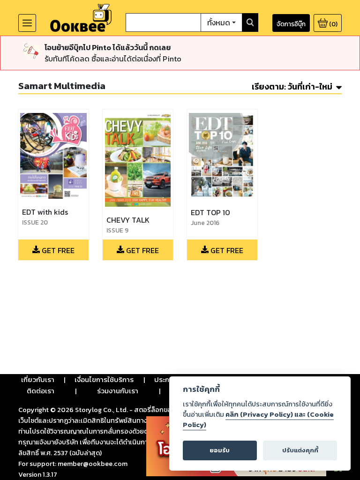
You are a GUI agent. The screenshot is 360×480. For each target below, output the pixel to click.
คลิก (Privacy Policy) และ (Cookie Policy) (258, 419)
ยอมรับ (220, 450)
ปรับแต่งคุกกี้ (300, 450)
